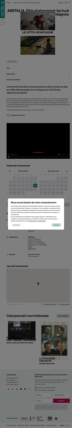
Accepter (56, 225)
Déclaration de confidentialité (37, 221)
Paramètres (16, 225)
